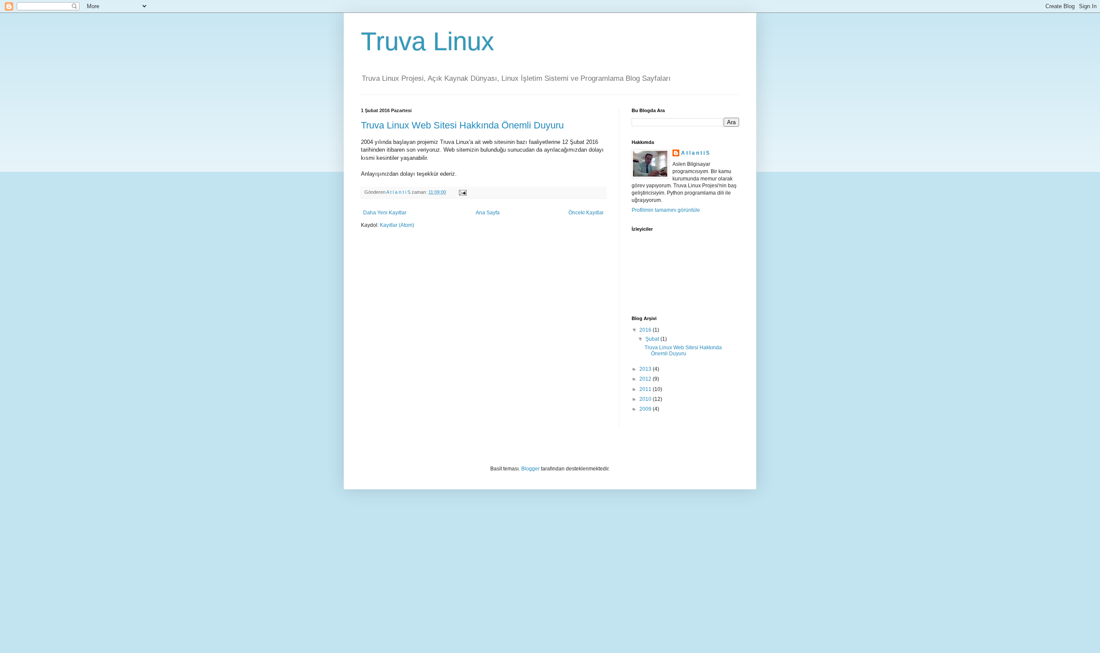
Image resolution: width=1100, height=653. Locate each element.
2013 (646, 369)
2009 (646, 409)
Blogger (530, 469)
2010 (646, 399)
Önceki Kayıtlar (586, 213)
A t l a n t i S (695, 153)
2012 (646, 379)
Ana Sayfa (488, 213)
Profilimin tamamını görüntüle (666, 210)
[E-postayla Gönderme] (462, 192)
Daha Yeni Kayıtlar (384, 213)
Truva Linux (427, 41)
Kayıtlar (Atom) (397, 225)
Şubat (652, 339)
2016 (646, 330)
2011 (646, 389)
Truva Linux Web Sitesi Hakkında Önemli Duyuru (462, 125)
